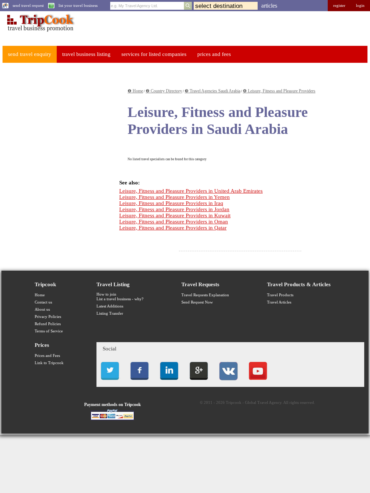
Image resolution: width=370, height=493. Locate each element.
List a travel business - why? (119, 299)
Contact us (43, 302)
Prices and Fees (47, 356)
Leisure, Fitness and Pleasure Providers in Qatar (173, 228)
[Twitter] (109, 382)
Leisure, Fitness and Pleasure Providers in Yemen (174, 197)
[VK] (228, 382)
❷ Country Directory (164, 90)
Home (40, 295)
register (339, 6)
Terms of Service (49, 331)
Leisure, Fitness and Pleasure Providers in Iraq (171, 203)
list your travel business (78, 6)
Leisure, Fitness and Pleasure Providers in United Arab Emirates (191, 191)
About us (42, 309)
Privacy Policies (48, 317)
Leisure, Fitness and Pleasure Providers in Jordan (174, 209)
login (360, 6)
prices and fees (214, 54)
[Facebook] (139, 382)
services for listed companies (153, 54)
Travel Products (280, 295)
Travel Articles (279, 302)
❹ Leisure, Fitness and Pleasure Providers (279, 90)
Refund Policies (48, 324)
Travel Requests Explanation (205, 295)
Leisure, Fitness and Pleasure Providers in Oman (173, 221)
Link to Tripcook (49, 363)
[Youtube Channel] (258, 382)
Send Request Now (197, 302)
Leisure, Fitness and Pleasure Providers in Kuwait (175, 215)
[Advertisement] (56, 113)
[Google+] (198, 382)
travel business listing (86, 54)
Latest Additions (109, 306)
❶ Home (135, 90)
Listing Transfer (109, 313)
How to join (106, 294)
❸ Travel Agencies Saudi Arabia (212, 90)
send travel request (28, 6)
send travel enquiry (29, 54)
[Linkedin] (169, 382)
